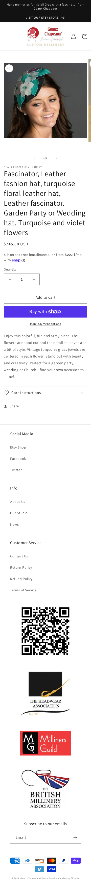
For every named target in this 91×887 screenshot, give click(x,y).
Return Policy (21, 567)
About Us (17, 501)
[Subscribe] (75, 838)
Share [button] (14, 406)
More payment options (45, 324)
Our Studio (19, 513)
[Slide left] (34, 157)
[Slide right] (56, 157)
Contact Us (19, 556)
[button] (45, 392)
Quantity (10, 269)
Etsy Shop (18, 447)
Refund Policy (21, 578)
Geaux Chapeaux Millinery (34, 878)
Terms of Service (23, 590)
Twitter (16, 470)
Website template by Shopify (64, 878)
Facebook (18, 458)
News (14, 524)
